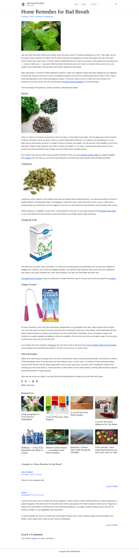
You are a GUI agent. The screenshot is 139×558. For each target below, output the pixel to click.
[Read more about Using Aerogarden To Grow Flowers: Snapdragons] (32, 404)
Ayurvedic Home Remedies (72, 82)
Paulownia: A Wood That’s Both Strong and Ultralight (80, 449)
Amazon (28, 158)
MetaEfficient (35, 3)
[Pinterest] (33, 381)
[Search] (116, 4)
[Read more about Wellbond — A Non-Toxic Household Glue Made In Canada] (32, 437)
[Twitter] (29, 381)
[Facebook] (26, 381)
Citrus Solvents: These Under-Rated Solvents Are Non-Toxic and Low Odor (106, 449)
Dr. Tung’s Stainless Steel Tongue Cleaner (100, 345)
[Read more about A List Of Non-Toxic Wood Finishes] (82, 403)
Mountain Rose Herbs (107, 211)
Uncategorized (48, 16)
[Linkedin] (37, 381)
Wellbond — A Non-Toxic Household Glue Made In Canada (32, 450)
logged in (34, 538)
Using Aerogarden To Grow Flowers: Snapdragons (30, 416)
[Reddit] (22, 381)
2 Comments (38, 16)
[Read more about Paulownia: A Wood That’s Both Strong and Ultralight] (82, 437)
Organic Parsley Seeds (90, 155)
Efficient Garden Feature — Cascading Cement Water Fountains (56, 450)
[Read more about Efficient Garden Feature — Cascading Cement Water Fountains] (57, 437)
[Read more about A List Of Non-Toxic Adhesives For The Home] (106, 407)
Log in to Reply (112, 486)
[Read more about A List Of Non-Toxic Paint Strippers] (57, 405)
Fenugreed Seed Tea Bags (31, 278)
